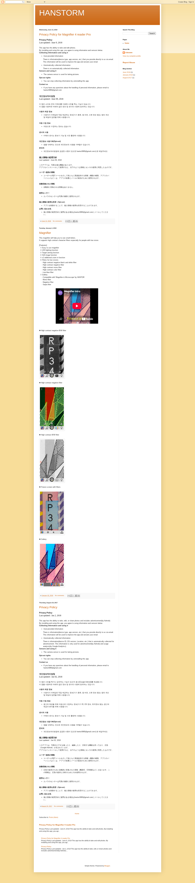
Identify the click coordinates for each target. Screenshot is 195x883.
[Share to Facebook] (74, 221)
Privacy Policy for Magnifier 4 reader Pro (65, 34)
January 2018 (128, 75)
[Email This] (66, 221)
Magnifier (45, 233)
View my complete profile (132, 56)
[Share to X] (71, 221)
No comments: (58, 221)
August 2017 (127, 78)
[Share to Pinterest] (76, 221)
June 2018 (126, 72)
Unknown (128, 53)
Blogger (107, 866)
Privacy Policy (48, 607)
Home (77, 814)
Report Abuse (129, 62)
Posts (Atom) (53, 817)
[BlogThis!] (69, 221)
